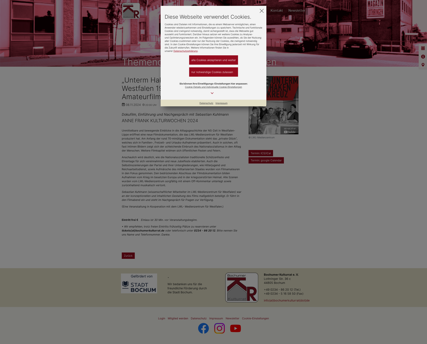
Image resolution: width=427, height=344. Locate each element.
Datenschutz (206, 103)
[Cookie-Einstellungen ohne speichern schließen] (261, 11)
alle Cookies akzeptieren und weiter (213, 60)
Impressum (222, 103)
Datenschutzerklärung (185, 51)
